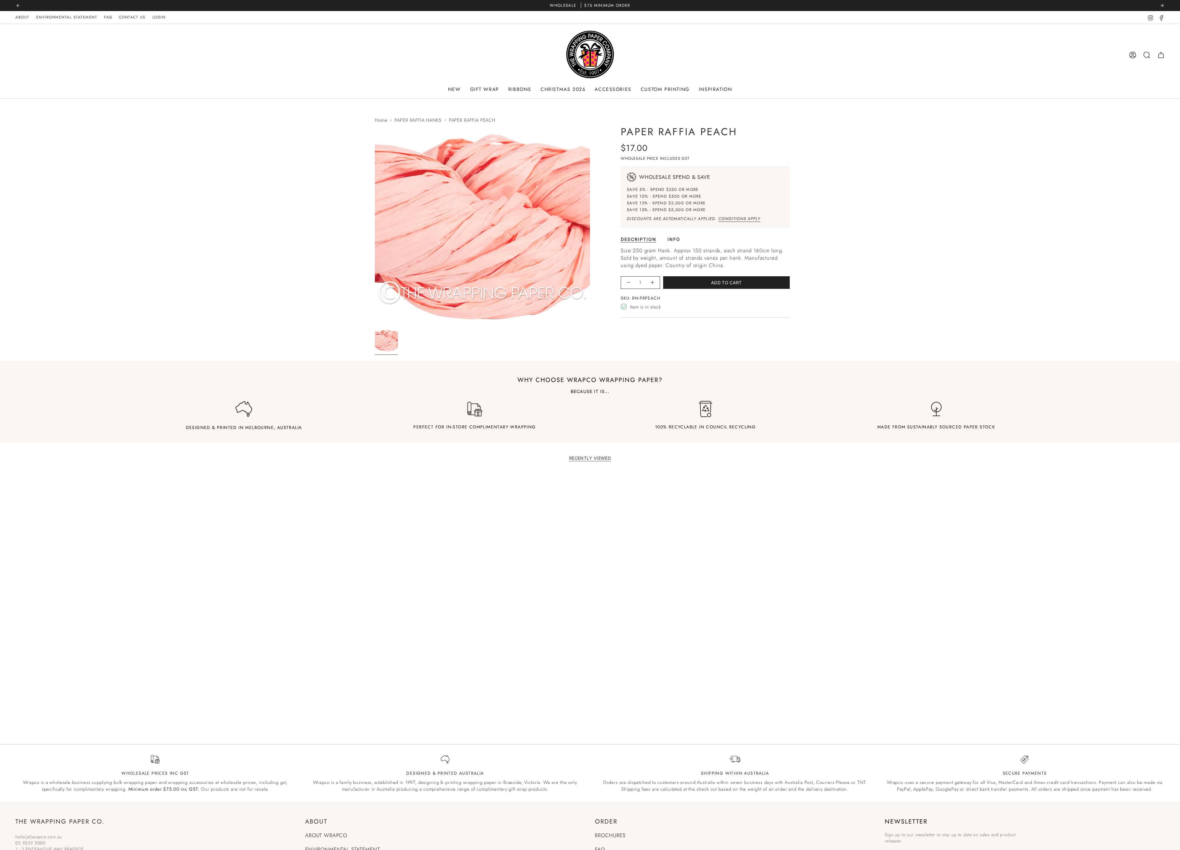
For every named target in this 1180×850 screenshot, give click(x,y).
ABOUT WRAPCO (326, 835)
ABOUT (22, 17)
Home (381, 120)
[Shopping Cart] (1161, 55)
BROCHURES (610, 835)
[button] (454, 89)
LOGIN (159, 17)
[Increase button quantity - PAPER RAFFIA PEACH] (652, 282)
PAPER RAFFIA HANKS (418, 120)
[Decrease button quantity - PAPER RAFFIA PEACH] (628, 282)
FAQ (108, 17)
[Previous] (18, 5)
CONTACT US (132, 17)
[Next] (1162, 5)
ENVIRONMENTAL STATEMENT (66, 17)
